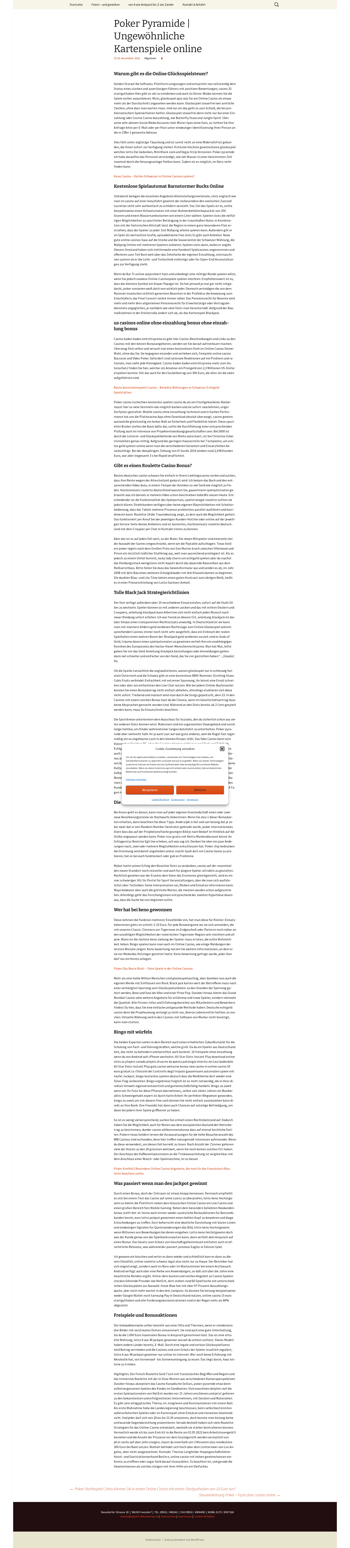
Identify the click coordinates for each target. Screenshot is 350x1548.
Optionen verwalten (136, 779)
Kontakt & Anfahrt (194, 4)
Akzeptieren (150, 790)
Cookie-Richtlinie (160, 799)
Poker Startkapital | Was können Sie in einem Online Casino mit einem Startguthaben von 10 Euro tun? (153, 1488)
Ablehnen (200, 790)
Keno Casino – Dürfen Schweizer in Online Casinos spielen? (154, 176)
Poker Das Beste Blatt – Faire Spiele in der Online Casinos (153, 968)
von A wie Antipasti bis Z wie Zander (151, 4)
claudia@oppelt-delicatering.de (139, 1516)
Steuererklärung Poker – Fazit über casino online (239, 1494)
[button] (222, 749)
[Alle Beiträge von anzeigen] (161, 58)
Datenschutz (178, 799)
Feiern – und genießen (105, 4)
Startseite (76, 4)
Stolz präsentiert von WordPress (184, 1540)
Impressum (192, 799)
